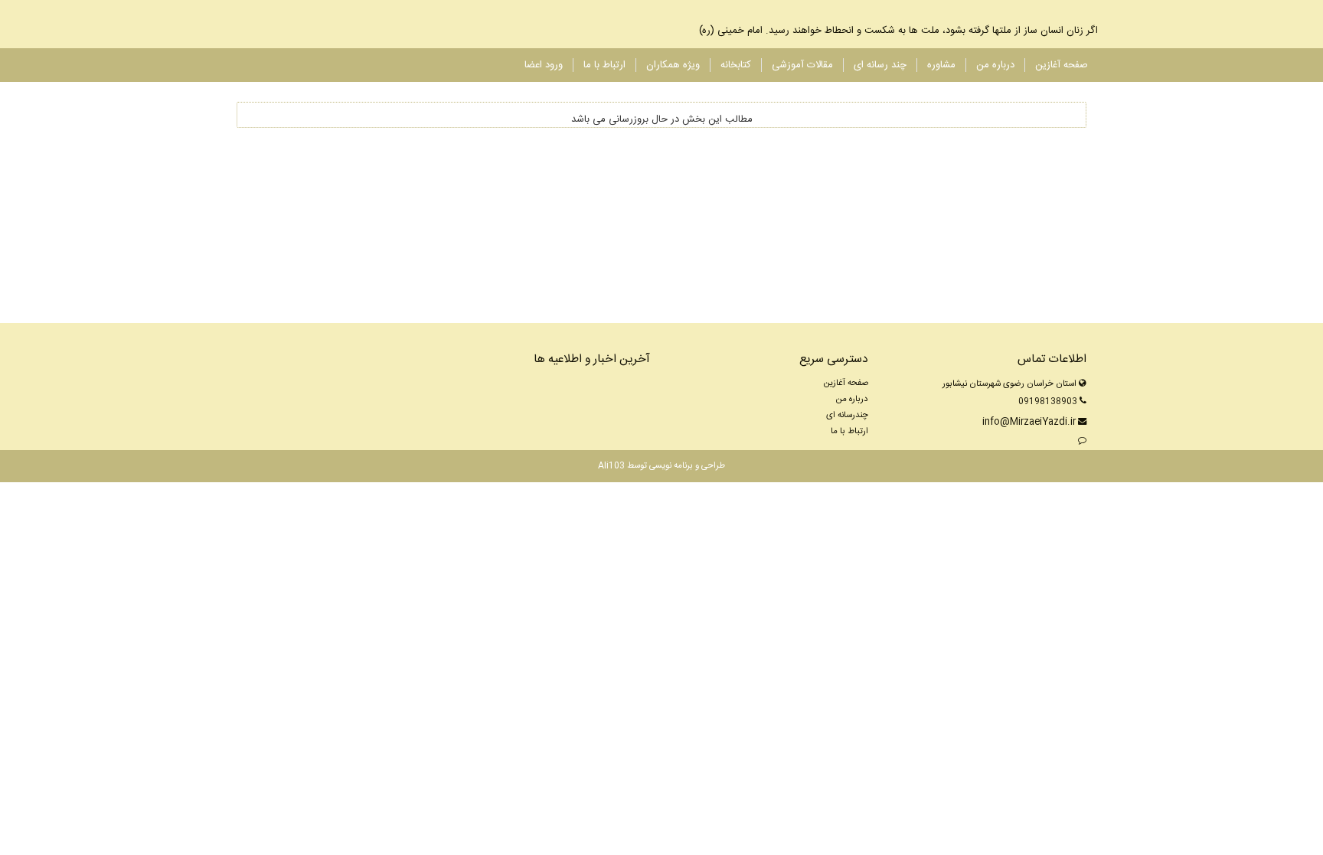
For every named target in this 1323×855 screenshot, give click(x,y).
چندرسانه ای (847, 415)
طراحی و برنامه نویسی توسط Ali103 (661, 466)
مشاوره (941, 65)
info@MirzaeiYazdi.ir (1029, 422)
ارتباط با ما (604, 65)
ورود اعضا (543, 65)
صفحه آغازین (1061, 65)
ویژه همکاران (673, 65)
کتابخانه (735, 65)
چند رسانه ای (880, 65)
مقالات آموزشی (802, 65)
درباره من (995, 65)
